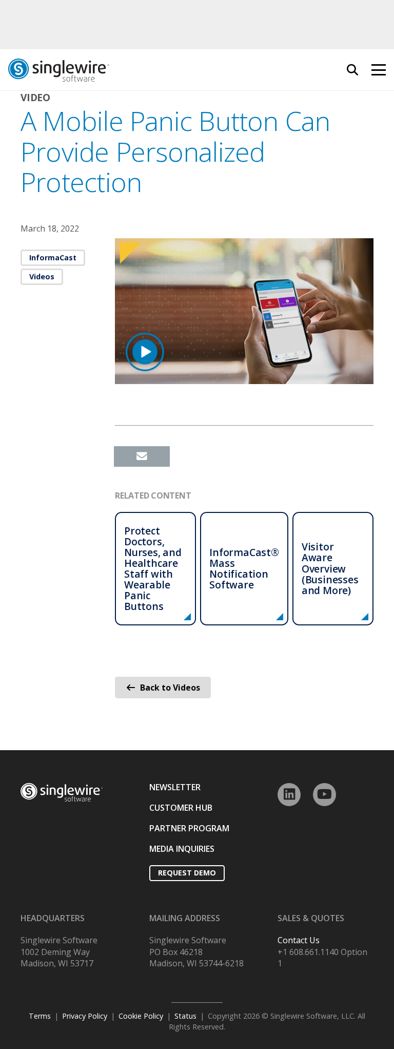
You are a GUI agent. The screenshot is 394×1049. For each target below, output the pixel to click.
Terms (40, 1016)
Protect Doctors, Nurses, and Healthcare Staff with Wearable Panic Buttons (153, 569)
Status (185, 1016)
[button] (352, 69)
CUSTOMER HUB (180, 807)
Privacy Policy (84, 1016)
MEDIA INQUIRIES (181, 848)
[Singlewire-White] (62, 792)
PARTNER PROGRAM (189, 828)
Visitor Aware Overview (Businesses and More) (330, 568)
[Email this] (142, 456)
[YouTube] (324, 794)
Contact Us (299, 940)
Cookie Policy (141, 1016)
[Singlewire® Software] (116, 70)
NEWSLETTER (175, 787)
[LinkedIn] (289, 794)
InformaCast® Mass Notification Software (244, 568)
